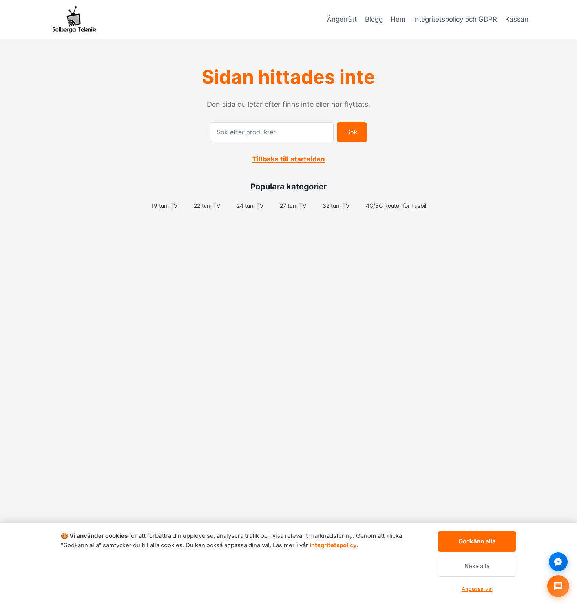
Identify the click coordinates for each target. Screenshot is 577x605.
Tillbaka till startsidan (288, 159)
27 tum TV (293, 205)
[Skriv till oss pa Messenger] (558, 561)
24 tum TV (250, 205)
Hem (398, 19)
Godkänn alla (477, 541)
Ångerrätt (342, 19)
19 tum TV (164, 205)
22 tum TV (207, 205)
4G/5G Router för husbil (396, 205)
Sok (352, 132)
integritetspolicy (333, 545)
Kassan (516, 19)
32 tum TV (336, 205)
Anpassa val (477, 588)
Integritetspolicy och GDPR (455, 19)
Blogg (374, 19)
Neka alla (476, 566)
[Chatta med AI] (558, 586)
